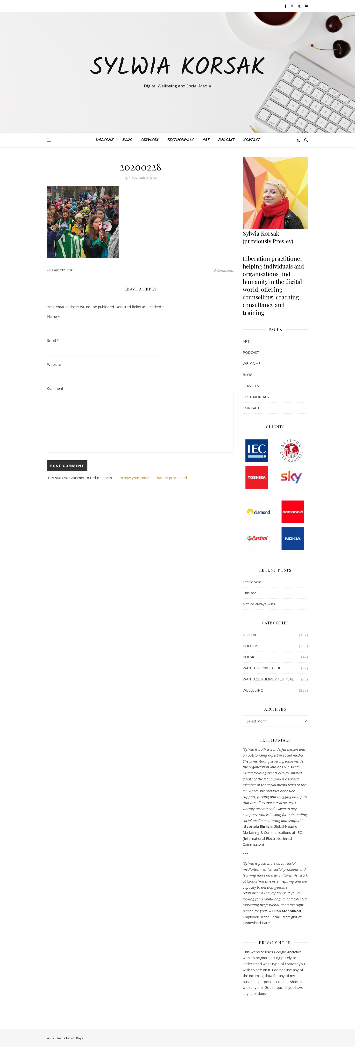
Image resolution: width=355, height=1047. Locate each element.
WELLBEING (253, 690)
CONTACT (251, 140)
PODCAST (226, 140)
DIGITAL (250, 634)
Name (53, 316)
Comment (55, 388)
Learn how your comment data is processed (150, 477)
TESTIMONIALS (180, 140)
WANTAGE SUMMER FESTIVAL (268, 679)
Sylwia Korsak (177, 68)
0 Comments (224, 270)
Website (54, 364)
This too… (251, 592)
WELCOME (104, 140)
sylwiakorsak (62, 270)
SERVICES (149, 140)
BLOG (127, 140)
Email (53, 340)
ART (205, 140)
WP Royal (77, 1038)
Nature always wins (259, 603)
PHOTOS (250, 645)
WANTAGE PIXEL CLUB (262, 667)
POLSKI (249, 656)
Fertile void (252, 581)
